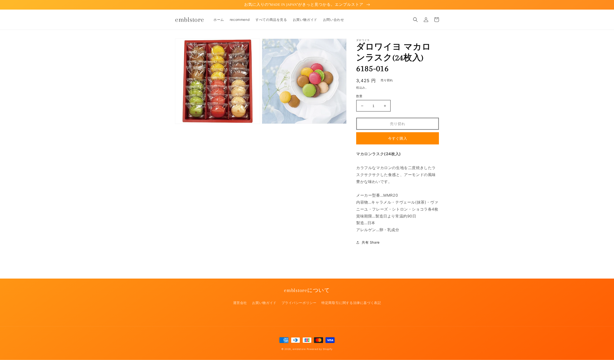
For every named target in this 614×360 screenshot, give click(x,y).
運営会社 (240, 303)
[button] (415, 19)
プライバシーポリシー (299, 303)
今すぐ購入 (397, 138)
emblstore (299, 349)
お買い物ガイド (264, 303)
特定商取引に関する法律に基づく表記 (351, 303)
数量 (359, 96)
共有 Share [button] (371, 242)
